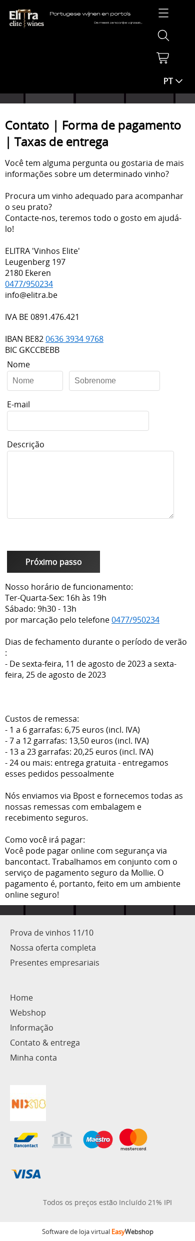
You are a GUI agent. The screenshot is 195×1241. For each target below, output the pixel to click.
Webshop (28, 1012)
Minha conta (33, 1057)
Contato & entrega (45, 1042)
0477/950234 (29, 283)
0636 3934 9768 (75, 338)
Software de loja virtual (98, 1231)
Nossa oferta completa (53, 947)
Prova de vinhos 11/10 (52, 932)
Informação (32, 1027)
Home (21, 997)
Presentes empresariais (55, 962)
